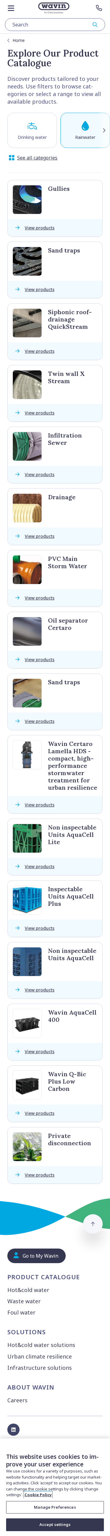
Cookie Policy (38, 1494)
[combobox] (55, 24)
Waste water (24, 1301)
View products (39, 228)
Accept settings (55, 1524)
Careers (17, 1400)
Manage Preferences (55, 1507)
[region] (55, 1487)
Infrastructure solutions (39, 1367)
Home (19, 40)
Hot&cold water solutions (41, 1345)
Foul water (21, 1312)
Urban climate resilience (39, 1356)
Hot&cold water (28, 1290)
